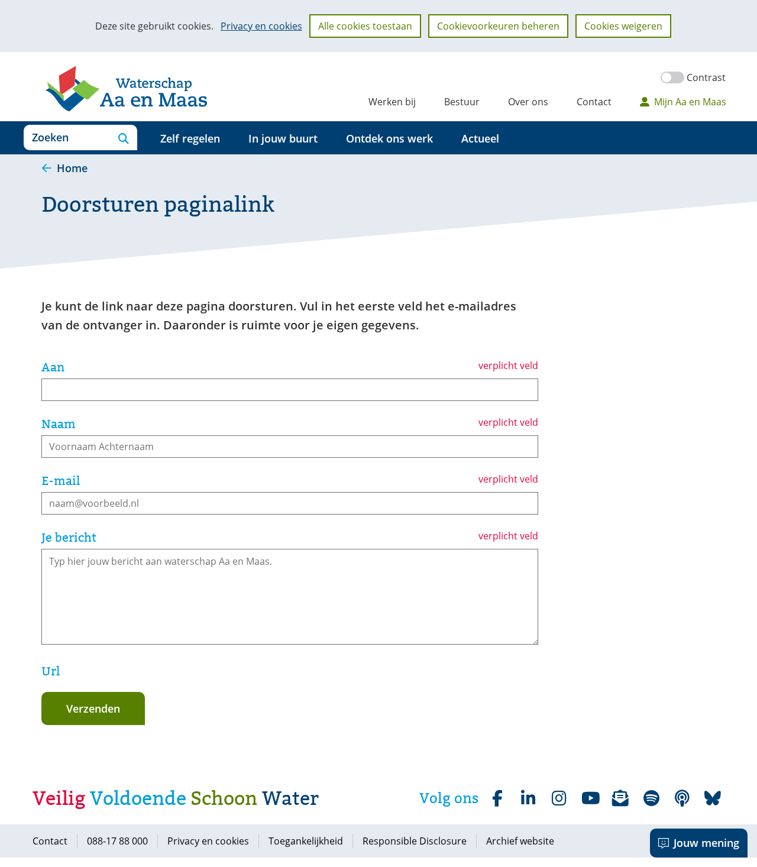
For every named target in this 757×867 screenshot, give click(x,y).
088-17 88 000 (117, 840)
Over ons (528, 101)
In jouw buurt (283, 138)
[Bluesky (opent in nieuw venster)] (712, 798)
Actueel (480, 138)
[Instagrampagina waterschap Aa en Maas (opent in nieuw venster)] (559, 798)
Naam (58, 424)
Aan (52, 367)
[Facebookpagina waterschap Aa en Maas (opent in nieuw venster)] (497, 798)
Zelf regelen (190, 138)
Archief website (520, 840)
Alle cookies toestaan (365, 26)
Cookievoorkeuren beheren (498, 26)
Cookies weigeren (623, 26)
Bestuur (462, 101)
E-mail (60, 481)
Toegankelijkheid (305, 840)
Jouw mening (706, 843)
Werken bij (392, 101)
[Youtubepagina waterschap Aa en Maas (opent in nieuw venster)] (589, 798)
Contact (594, 101)
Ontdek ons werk (389, 138)
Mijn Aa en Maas (690, 101)
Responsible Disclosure (415, 840)
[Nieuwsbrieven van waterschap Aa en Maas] (620, 798)
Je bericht (68, 537)
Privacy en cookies (261, 26)
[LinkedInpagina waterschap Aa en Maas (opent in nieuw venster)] (528, 798)
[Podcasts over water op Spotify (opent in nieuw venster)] (682, 798)
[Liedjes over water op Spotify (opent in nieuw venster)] (651, 798)
